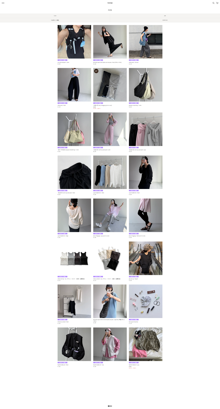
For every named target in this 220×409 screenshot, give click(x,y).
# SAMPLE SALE (165, 20)
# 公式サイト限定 (55, 20)
